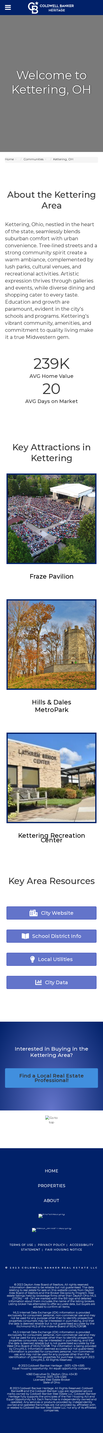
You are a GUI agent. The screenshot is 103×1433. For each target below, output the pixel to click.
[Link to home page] (51, 7)
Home (9, 159)
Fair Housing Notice (63, 1249)
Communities (34, 159)
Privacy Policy (51, 1245)
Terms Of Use (21, 1245)
